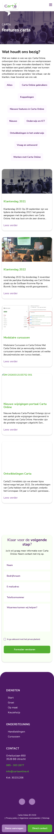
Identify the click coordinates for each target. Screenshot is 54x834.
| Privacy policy (11, 818)
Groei (11, 702)
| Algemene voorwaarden (29, 818)
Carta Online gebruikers (34, 85)
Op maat (13, 707)
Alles (9, 85)
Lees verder (11, 225)
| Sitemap (45, 818)
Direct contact (39, 828)
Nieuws (13, 120)
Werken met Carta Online (27, 156)
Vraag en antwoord (27, 144)
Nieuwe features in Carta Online (27, 109)
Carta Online (23, 815)
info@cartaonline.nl (17, 771)
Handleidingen (16, 731)
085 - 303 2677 (15, 765)
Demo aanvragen (14, 828)
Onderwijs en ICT (35, 120)
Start (11, 697)
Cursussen (14, 736)
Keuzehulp (14, 712)
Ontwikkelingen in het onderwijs (27, 132)
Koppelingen (27, 97)
